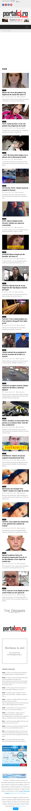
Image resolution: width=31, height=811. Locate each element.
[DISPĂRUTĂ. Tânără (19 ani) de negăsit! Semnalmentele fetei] (15, 443)
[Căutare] (27, 27)
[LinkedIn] (8, 5)
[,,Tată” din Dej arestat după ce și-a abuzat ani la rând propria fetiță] (15, 142)
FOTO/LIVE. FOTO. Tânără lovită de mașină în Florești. (15, 189)
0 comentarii (22, 97)
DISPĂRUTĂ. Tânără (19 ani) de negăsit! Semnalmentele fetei (13, 457)
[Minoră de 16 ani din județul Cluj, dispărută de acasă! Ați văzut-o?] (15, 80)
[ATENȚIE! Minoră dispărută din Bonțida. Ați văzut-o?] (15, 242)
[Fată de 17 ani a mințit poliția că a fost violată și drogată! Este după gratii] (15, 306)
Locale (4, 90)
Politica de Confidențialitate (18, 793)
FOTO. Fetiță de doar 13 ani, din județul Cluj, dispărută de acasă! (14, 125)
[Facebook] (3, 5)
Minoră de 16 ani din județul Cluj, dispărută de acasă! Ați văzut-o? (14, 93)
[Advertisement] (15, 48)
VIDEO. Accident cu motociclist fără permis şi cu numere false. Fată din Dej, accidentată (15, 423)
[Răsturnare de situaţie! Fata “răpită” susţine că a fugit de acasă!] (15, 476)
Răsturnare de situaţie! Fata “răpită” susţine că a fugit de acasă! (15, 490)
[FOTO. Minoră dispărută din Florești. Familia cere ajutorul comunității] (15, 208)
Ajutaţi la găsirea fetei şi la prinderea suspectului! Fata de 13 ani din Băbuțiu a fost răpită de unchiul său (14, 558)
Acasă (5, 30)
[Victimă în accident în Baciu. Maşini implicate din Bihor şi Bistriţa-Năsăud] (15, 373)
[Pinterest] (6, 5)
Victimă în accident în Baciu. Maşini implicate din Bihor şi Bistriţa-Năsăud (15, 388)
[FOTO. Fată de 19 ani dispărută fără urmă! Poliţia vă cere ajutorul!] (15, 578)
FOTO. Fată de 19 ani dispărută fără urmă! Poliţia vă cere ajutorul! (15, 592)
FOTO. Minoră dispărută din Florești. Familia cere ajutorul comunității (13, 223)
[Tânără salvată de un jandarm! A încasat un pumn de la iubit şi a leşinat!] (15, 340)
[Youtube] (11, 5)
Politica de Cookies (20, 806)
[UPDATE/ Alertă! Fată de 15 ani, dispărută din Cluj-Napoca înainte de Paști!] (15, 273)
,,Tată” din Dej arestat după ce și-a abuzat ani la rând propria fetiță (15, 156)
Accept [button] (15, 808)
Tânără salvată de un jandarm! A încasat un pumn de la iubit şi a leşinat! (14, 354)
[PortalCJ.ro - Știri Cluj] (15, 17)
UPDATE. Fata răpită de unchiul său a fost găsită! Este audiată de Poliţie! (15, 524)
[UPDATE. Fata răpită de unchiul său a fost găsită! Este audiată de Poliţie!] (15, 509)
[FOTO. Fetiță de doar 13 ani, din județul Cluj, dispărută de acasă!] (15, 111)
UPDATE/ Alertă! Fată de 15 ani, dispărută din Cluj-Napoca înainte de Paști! (14, 288)
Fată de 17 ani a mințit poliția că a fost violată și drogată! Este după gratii (14, 321)
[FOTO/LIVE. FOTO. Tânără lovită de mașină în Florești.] (15, 175)
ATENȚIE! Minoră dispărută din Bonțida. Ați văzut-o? (13, 255)
